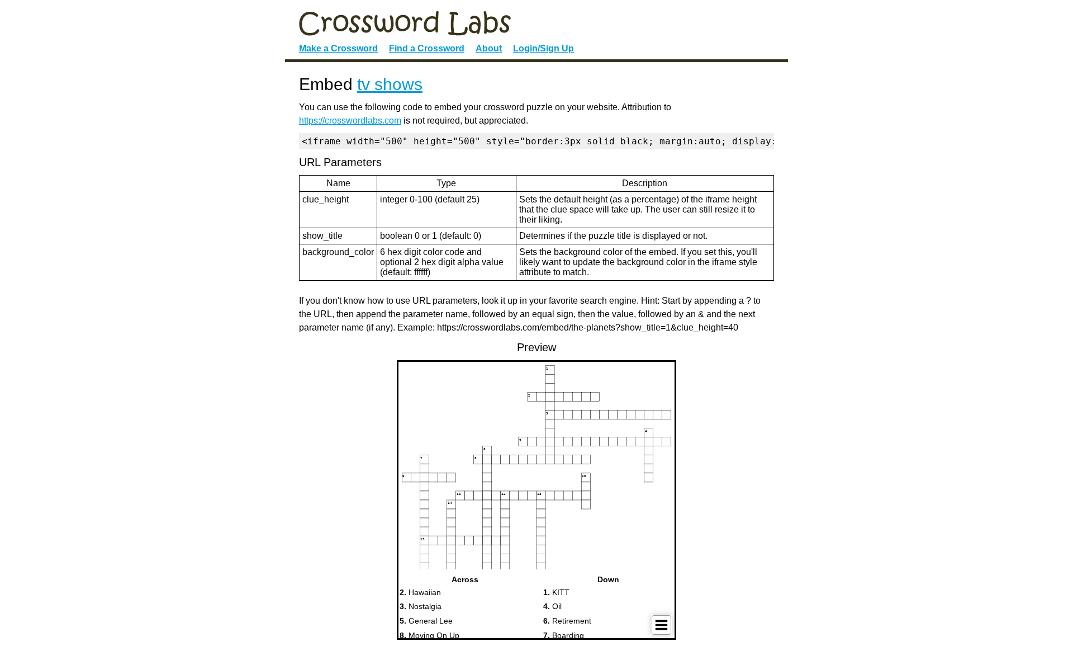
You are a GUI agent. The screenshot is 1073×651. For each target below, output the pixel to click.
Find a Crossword (426, 48)
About (489, 48)
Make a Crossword (338, 48)
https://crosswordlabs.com (350, 120)
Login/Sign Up (543, 48)
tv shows (389, 84)
